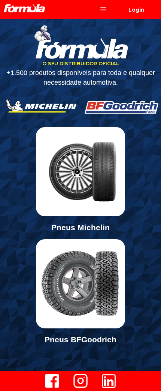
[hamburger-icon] (103, 9)
